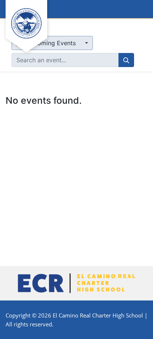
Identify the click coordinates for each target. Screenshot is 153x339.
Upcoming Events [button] (51, 43)
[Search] (126, 60)
